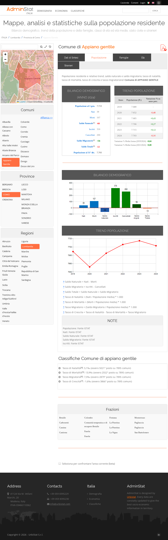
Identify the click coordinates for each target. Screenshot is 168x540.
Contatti (134, 2)
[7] (82, 381)
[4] (82, 367)
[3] (94, 146)
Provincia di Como (32, 37)
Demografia (44, 10)
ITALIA (4, 37)
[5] (83, 372)
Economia (61, 10)
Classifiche (77, 10)
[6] (82, 376)
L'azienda (125, 2)
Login (142, 2)
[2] (94, 140)
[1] (94, 123)
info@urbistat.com (60, 504)
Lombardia (15, 37)
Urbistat (131, 496)
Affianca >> (47, 117)
